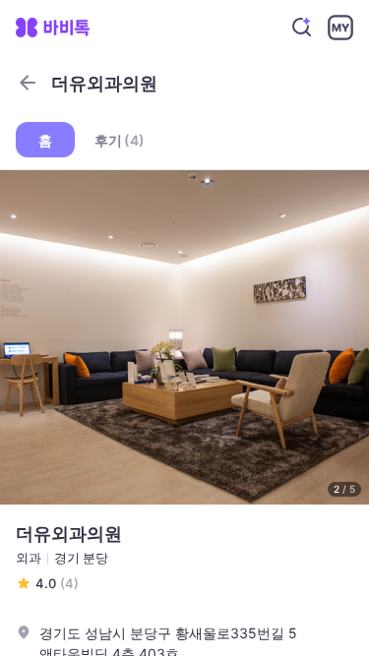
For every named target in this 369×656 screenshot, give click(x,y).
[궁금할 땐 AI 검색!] (302, 27)
